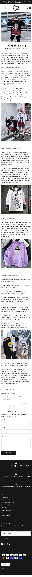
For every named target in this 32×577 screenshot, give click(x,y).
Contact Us (4, 513)
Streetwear (25, 398)
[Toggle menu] (2, 8)
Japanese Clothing (18, 398)
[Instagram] (4, 544)
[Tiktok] (9, 544)
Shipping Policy (5, 505)
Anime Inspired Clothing (17, 396)
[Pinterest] (7, 544)
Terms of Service (6, 510)
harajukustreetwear (9, 568)
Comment (4, 436)
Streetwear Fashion (5, 399)
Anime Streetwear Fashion (7, 398)
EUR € (4, 564)
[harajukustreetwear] (16, 8)
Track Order (4, 497)
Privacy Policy (5, 500)
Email (3, 428)
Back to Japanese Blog (16, 407)
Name (3, 419)
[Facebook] (2, 544)
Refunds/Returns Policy (8, 502)
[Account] (26, 8)
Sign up (6, 538)
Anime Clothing (7, 396)
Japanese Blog (5, 515)
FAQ (2, 494)
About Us (4, 507)
